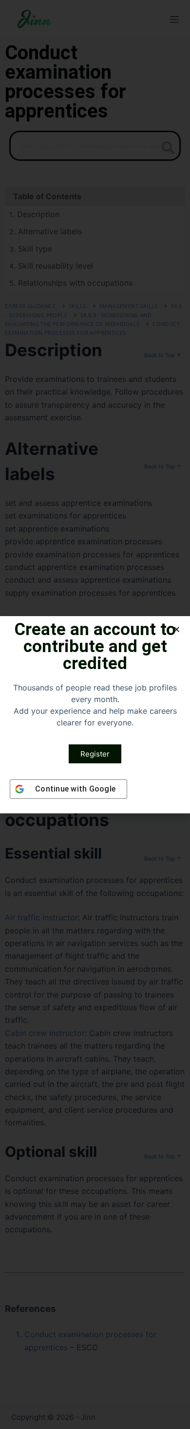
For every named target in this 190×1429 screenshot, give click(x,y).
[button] (176, 629)
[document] (95, 714)
